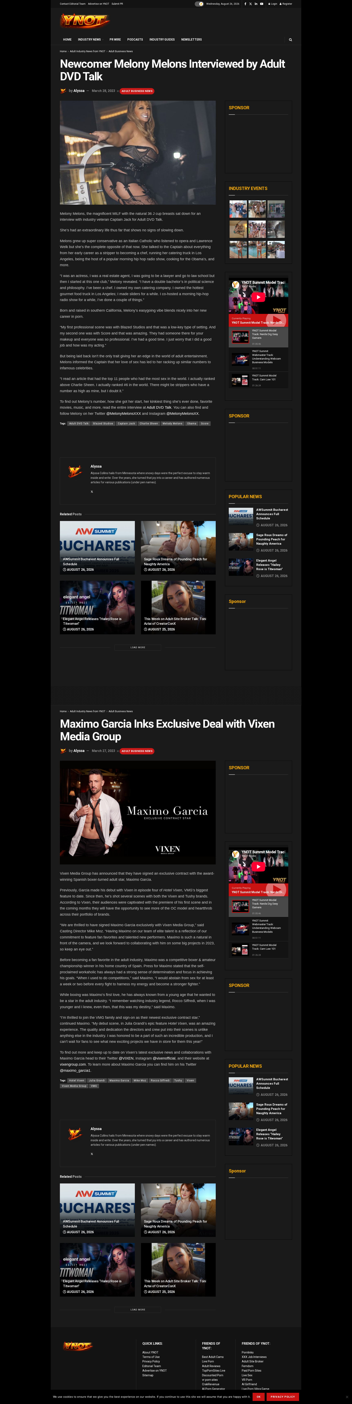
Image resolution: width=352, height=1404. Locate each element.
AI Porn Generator (213, 1389)
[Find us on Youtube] (261, 4)
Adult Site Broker (253, 1361)
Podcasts (135, 39)
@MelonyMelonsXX (182, 414)
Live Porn (208, 1361)
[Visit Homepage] (85, 21)
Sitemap (147, 1375)
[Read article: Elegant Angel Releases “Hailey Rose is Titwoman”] (97, 607)
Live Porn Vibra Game (255, 1389)
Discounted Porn (212, 1375)
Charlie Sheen (149, 423)
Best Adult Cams (213, 1357)
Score (205, 423)
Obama (191, 423)
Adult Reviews (211, 1366)
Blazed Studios (103, 423)
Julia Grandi (97, 1080)
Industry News (89, 39)
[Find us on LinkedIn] (256, 4)
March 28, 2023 (103, 91)
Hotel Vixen (76, 1080)
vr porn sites (210, 1379)
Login (274, 3)
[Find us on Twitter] (250, 4)
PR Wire (115, 39)
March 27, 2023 (103, 751)
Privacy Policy (151, 1361)
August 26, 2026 (80, 570)
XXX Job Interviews (254, 1357)
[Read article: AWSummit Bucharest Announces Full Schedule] (97, 548)
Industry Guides (162, 39)
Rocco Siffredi (160, 1080)
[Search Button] (290, 39)
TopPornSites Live (213, 1370)
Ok (259, 1396)
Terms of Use (151, 1357)
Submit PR (117, 3)
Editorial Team (151, 1366)
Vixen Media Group (74, 1086)
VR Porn (247, 1379)
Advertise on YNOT (98, 3)
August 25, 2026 (161, 629)
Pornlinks (248, 1352)
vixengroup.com (73, 1064)
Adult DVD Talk (159, 407)
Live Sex (247, 1375)
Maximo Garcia (119, 1080)
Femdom (247, 1366)
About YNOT (150, 1352)
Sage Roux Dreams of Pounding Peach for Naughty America (271, 539)
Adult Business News (121, 51)
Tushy (178, 1080)
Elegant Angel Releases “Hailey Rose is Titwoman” (269, 565)
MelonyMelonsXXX (125, 414)
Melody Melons (173, 423)
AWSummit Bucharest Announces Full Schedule (272, 514)
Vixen (190, 1080)
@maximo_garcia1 (75, 1070)
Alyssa (79, 90)
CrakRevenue (210, 1384)
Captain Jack (126, 423)
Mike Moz (140, 1080)
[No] (347, 1397)
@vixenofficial (164, 1058)
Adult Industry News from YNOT (87, 51)
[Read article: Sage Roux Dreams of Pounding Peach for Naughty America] (178, 548)
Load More (138, 647)
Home (67, 39)
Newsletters (191, 39)
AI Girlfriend (249, 1384)
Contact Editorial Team (73, 3)
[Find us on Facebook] (245, 4)
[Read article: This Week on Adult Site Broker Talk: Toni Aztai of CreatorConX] (178, 607)
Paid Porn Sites (251, 1370)
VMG (94, 1086)
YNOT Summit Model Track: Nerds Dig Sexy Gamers (267, 322)
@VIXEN (126, 1058)
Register (287, 3)
